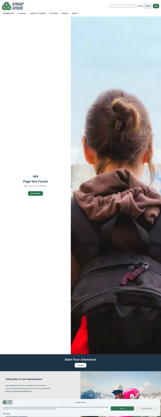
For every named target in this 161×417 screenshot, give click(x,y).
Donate (64, 13)
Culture (54, 13)
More (74, 13)
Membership (8, 13)
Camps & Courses (37, 13)
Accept (122, 408)
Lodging (22, 13)
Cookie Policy (6, 413)
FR (142, 6)
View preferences (146, 408)
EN (139, 6)
